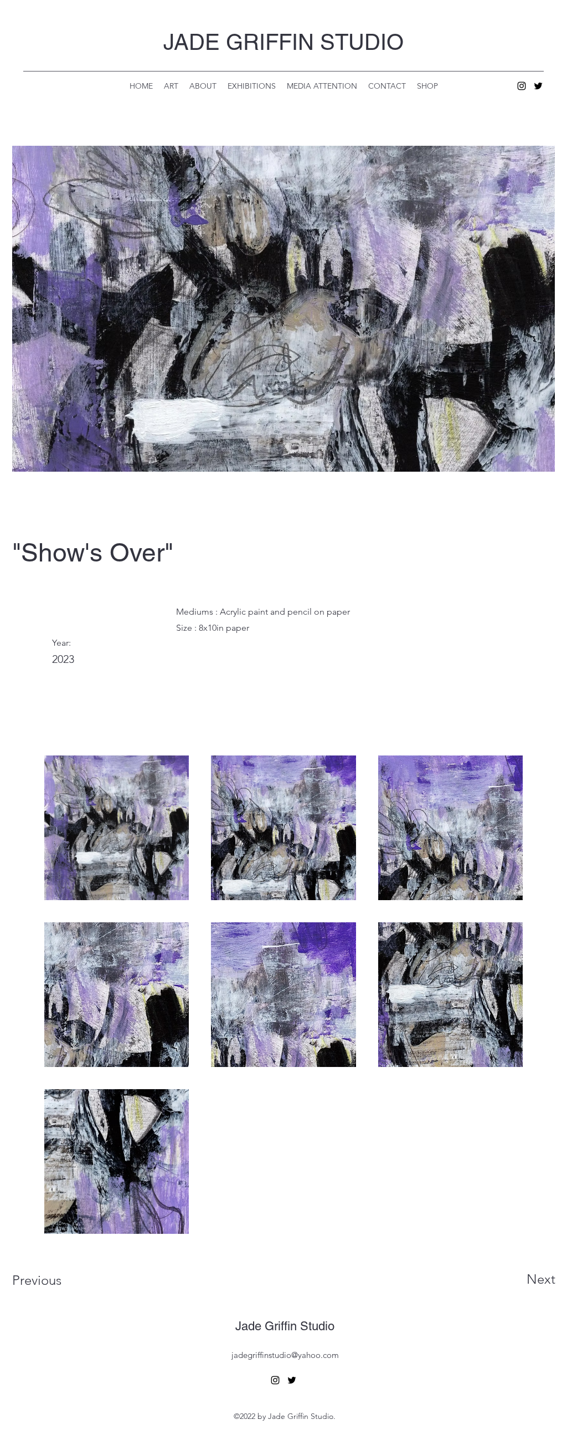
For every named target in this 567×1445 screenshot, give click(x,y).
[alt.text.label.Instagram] (521, 85)
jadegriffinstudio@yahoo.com (285, 1355)
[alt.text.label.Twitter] (538, 85)
